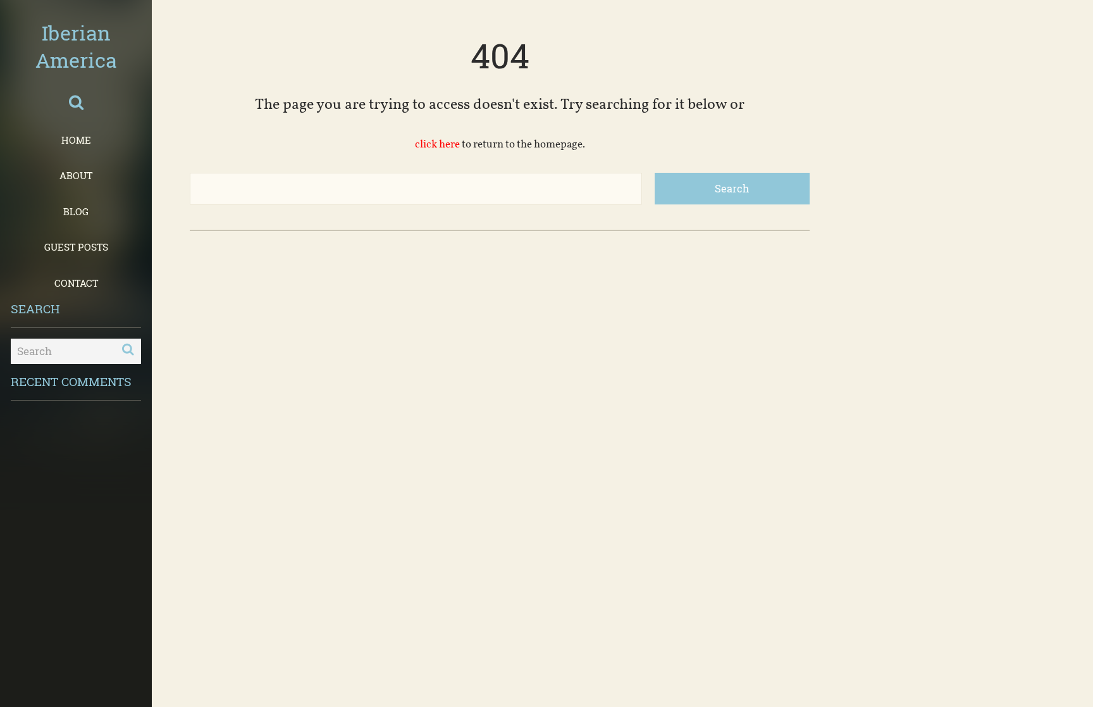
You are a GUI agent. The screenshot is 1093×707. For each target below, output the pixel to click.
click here (437, 144)
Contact (76, 283)
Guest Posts (76, 247)
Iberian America (76, 46)
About (75, 175)
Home (76, 140)
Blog (76, 211)
